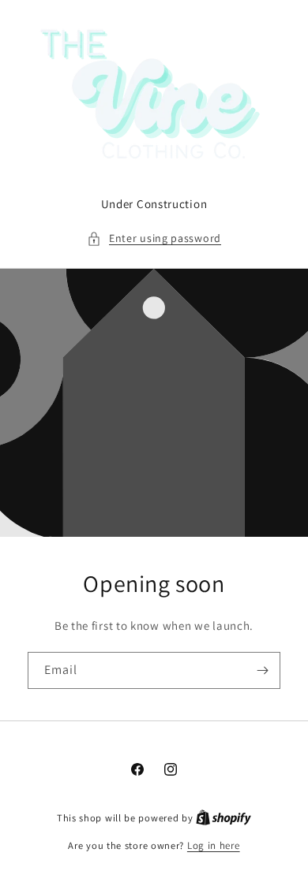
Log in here (213, 845)
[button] (154, 238)
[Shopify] (223, 818)
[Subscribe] (262, 670)
